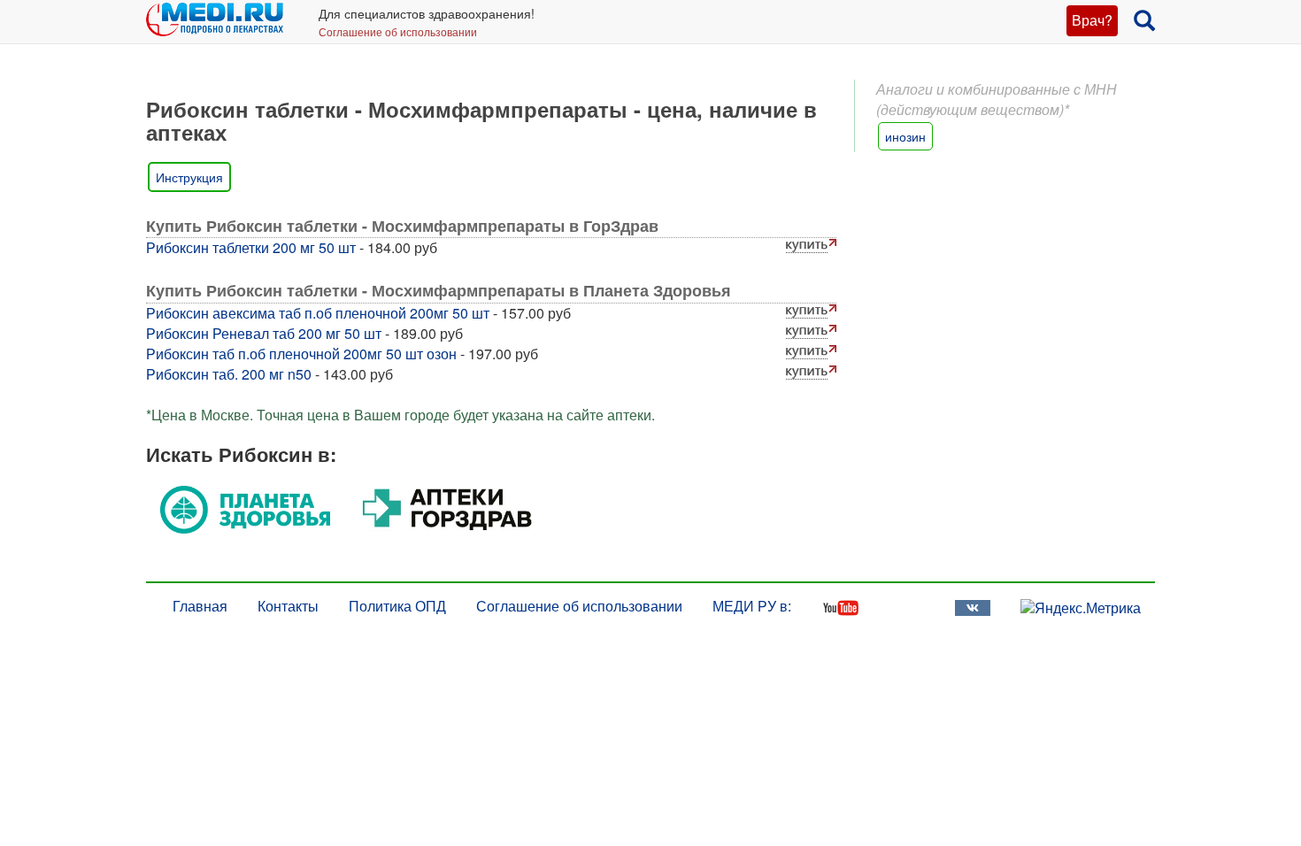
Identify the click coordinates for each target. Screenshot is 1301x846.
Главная (200, 606)
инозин (905, 136)
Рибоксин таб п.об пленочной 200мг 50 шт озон (301, 353)
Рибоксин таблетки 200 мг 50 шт (251, 247)
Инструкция (189, 177)
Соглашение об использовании (398, 31)
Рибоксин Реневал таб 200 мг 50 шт (263, 333)
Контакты (288, 606)
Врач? (1092, 20)
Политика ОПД (397, 606)
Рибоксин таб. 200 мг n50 (229, 374)
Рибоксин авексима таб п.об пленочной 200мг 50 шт (317, 313)
